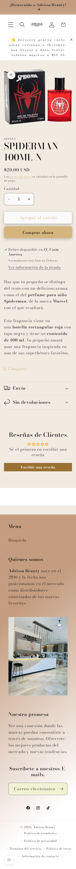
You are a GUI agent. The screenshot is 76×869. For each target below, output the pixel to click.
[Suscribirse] (61, 789)
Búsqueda (17, 540)
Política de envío (59, 848)
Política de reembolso (40, 833)
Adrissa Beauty (44, 827)
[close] (71, 39)
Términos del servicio (25, 848)
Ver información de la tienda (34, 267)
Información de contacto (40, 856)
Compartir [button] (17, 369)
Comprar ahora (38, 232)
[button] (10, 25)
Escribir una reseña (38, 467)
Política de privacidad (40, 841)
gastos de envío (20, 177)
